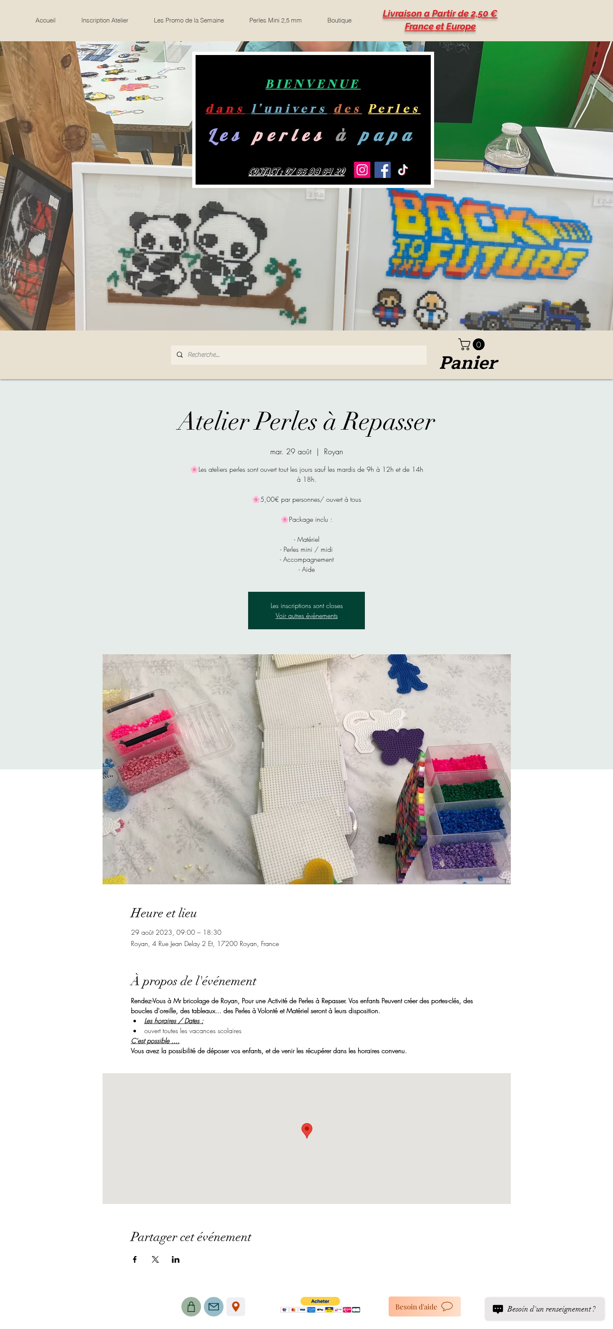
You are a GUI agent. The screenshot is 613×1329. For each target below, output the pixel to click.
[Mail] (214, 1306)
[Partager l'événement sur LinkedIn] (176, 1259)
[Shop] (191, 1306)
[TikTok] (403, 170)
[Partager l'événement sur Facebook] (135, 1259)
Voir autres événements (307, 615)
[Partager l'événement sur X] (155, 1259)
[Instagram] (362, 170)
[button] (472, 344)
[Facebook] (382, 170)
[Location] (235, 1306)
